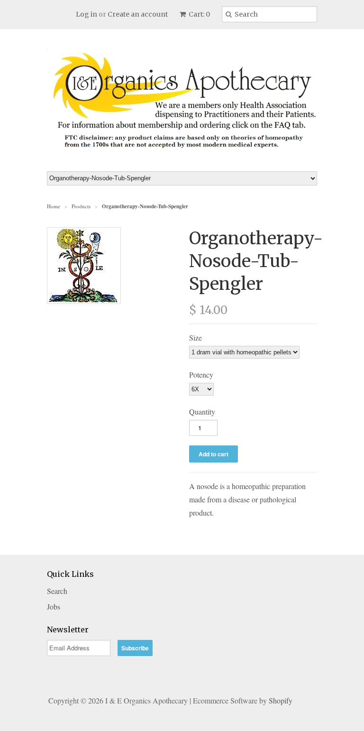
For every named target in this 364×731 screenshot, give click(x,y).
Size (195, 337)
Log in (86, 14)
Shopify (280, 700)
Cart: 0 (198, 14)
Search (57, 591)
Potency (201, 374)
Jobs (53, 606)
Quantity (202, 411)
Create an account (138, 14)
